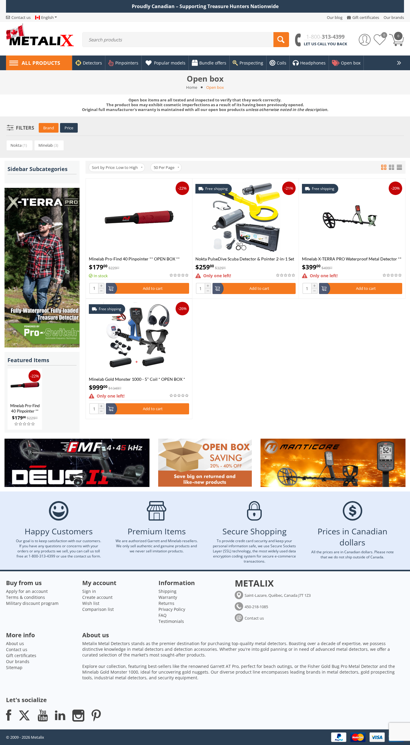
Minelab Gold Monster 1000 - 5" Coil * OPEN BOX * (137, 379)
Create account (97, 597)
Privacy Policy (171, 609)
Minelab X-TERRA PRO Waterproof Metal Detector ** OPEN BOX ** (352, 258)
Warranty (167, 597)
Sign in (89, 591)
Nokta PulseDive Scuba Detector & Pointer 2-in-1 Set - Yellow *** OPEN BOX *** (244, 258)
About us (15, 643)
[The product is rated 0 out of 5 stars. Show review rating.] (24, 424)
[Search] (281, 39)
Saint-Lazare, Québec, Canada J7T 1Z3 (278, 595)
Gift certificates (21, 655)
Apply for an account (27, 591)
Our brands (17, 661)
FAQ (162, 615)
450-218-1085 (256, 606)
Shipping (167, 591)
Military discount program (32, 603)
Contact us (254, 618)
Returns (166, 603)
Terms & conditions (25, 597)
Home (191, 87)
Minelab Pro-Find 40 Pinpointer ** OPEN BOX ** (25, 411)
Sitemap (14, 667)
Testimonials (171, 621)
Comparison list (98, 609)
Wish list (90, 603)
